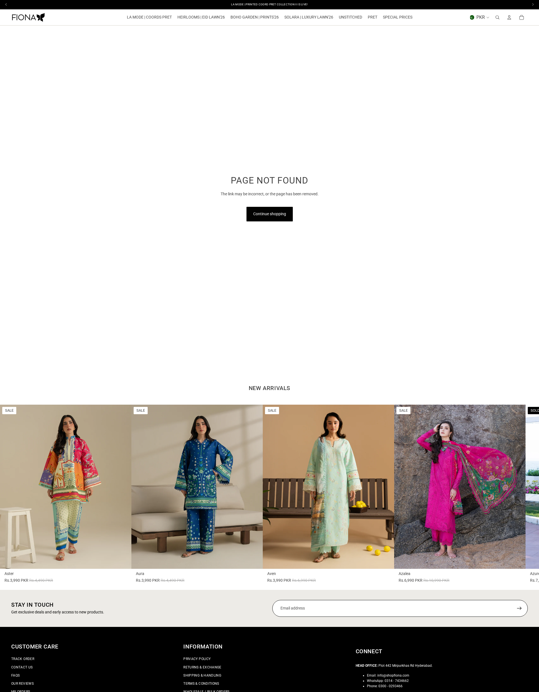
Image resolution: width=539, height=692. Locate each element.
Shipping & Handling (202, 675)
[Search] (497, 17)
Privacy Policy (197, 659)
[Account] (509, 17)
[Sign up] (519, 608)
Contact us (22, 667)
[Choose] (123, 560)
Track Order (22, 659)
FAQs (15, 675)
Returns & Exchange (202, 667)
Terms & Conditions (201, 684)
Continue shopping (269, 214)
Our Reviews (22, 684)
